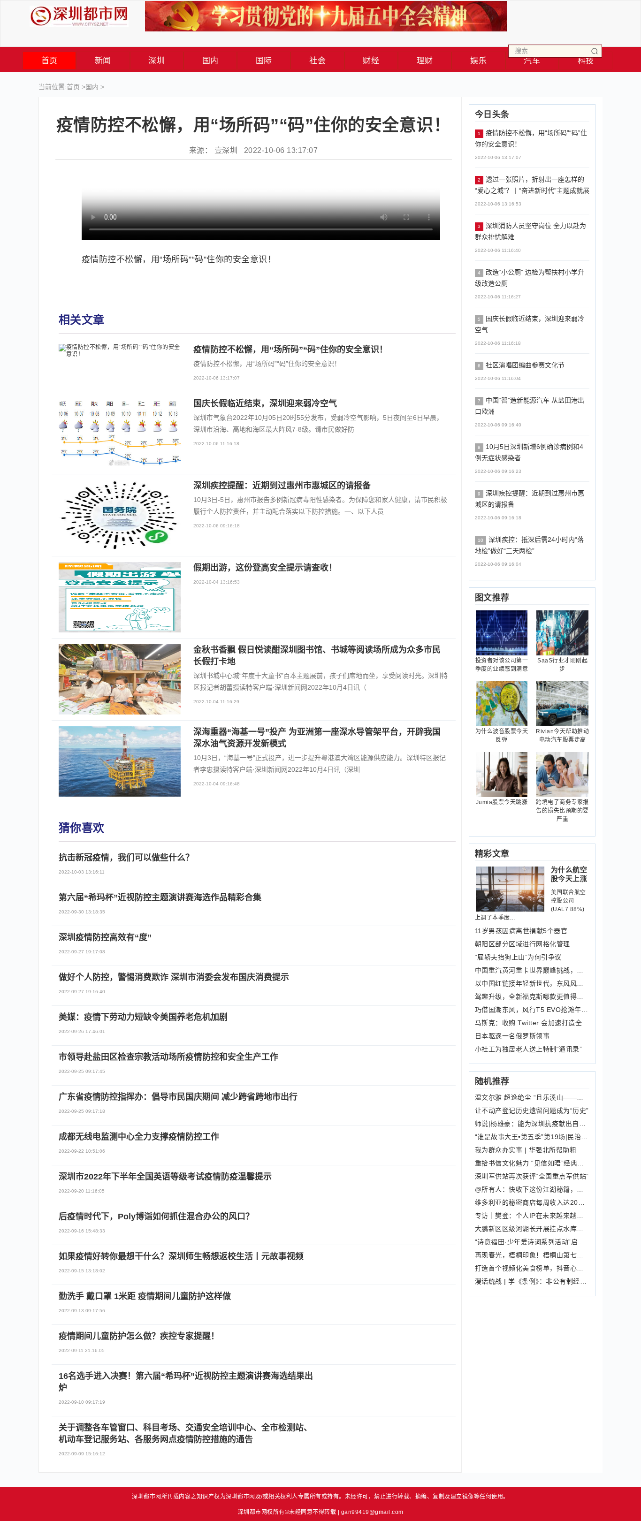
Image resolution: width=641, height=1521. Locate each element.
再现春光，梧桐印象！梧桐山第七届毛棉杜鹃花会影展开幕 (532, 1255)
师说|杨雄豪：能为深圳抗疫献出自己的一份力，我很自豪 (532, 1123)
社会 (317, 60)
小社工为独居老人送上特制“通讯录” (528, 1049)
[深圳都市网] (79, 14)
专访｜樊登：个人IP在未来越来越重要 (532, 1215)
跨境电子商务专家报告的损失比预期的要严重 (562, 810)
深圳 (156, 60)
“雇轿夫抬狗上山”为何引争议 (518, 957)
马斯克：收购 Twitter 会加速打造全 (528, 1023)
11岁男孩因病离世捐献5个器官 (521, 931)
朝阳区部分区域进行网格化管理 (522, 944)
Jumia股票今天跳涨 (502, 802)
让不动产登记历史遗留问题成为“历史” (532, 1110)
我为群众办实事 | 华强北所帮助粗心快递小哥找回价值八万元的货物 (532, 1150)
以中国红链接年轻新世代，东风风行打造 (532, 983)
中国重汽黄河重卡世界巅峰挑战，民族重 (532, 970)
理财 (425, 60)
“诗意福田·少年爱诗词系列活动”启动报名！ (532, 1242)
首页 (49, 60)
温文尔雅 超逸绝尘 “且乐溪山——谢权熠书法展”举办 (532, 1097)
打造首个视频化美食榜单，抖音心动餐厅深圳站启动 (532, 1268)
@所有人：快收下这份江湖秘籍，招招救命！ (532, 1189)
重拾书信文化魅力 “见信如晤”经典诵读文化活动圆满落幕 (532, 1163)
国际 (264, 60)
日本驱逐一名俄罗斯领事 (512, 1036)
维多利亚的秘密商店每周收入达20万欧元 (532, 1202)
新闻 (103, 60)
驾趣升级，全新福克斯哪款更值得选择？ (532, 996)
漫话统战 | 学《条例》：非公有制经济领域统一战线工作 (532, 1281)
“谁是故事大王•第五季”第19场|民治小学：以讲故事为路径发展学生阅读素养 (532, 1137)
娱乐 (478, 60)
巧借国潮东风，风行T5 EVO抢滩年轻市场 (532, 1009)
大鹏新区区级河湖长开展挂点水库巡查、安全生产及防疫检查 (532, 1228)
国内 (210, 60)
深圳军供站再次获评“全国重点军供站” (532, 1176)
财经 (371, 60)
